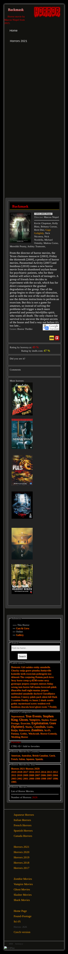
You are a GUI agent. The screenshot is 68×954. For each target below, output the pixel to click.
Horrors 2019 (21, 857)
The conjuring (27, 677)
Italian (22, 759)
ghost (38, 706)
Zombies (37, 730)
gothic (14, 703)
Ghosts (23, 719)
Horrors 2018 (21, 862)
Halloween (24, 730)
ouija (22, 670)
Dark (54, 697)
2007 (37, 775)
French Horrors (23, 825)
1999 (37, 778)
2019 (13, 772)
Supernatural (17, 716)
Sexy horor (16, 680)
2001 (25, 778)
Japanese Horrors (24, 814)
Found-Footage (23, 916)
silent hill (46, 697)
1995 (13, 781)
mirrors (42, 683)
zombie (17, 700)
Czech (52, 755)
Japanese (30, 759)
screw (34, 703)
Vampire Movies (23, 884)
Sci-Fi (47, 730)
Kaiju (14, 730)
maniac (36, 690)
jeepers (44, 690)
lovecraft (45, 687)
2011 (13, 775)
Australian (26, 755)
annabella (45, 667)
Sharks (28, 726)
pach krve (48, 677)
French (14, 759)
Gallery (20, 635)
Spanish (39, 759)
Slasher (45, 720)
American (15, 755)
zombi (50, 700)
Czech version (22, 932)
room (44, 706)
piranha (36, 670)
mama (37, 687)
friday (50, 683)
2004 (55, 775)
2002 (19, 778)
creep (26, 680)
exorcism (31, 673)
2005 (49, 775)
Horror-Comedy (48, 733)
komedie (15, 673)
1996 (55, 778)
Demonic (15, 667)
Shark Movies (22, 900)
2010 (19, 775)
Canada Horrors (23, 835)
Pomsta (39, 677)
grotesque (16, 683)
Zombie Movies (23, 878)
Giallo (50, 726)
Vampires (34, 719)
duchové (38, 693)
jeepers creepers (30, 683)
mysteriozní (24, 703)
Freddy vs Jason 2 (30, 700)
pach (38, 697)
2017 (25, 772)
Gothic (23, 733)
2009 (25, 775)
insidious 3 (16, 697)
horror (26, 687)
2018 (19, 772)
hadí (24, 690)
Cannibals (39, 726)
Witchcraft (33, 733)
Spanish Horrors (23, 830)
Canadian (43, 755)
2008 (31, 775)
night (29, 690)
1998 (43, 778)
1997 (49, 778)
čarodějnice (49, 693)
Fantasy (15, 733)
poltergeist (41, 673)
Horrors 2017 (21, 868)
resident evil (43, 703)
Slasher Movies (23, 894)
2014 (43, 772)
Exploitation (39, 723)
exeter (40, 680)
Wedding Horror (19, 737)
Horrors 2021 (18, 768)
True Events (33, 716)
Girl (23, 667)
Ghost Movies (22, 889)
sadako (30, 667)
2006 (43, 775)
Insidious (15, 706)
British (35, 755)
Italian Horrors (22, 820)
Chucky (15, 670)
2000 (31, 778)
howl (31, 706)
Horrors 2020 (32, 768)
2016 (31, 772)
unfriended (16, 693)
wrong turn (16, 687)
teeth (23, 673)
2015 (37, 772)
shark (43, 700)
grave (28, 670)
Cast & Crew (22, 628)
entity (36, 667)
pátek (33, 697)
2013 (49, 772)
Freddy (53, 706)
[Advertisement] (34, 87)
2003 (13, 778)
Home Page (20, 911)
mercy (26, 697)
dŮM (34, 680)
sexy (46, 680)
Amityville (45, 670)
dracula (25, 706)
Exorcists (25, 723)
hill (32, 687)
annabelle (28, 693)
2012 (55, 772)
